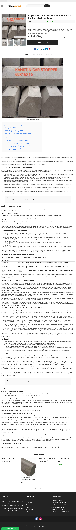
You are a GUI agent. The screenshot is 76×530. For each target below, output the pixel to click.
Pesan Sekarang (26, 477)
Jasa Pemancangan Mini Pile (58, 505)
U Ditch (28, 500)
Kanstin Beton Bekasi (8, 449)
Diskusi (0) (49, 54)
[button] (2, 6)
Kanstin (53, 24)
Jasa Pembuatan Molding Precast (60, 511)
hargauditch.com (5, 500)
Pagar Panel (29, 505)
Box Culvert (29, 502)
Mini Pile (28, 511)
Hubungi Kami (43, 42)
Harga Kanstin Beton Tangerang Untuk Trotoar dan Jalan (65, 460)
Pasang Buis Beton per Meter (59, 509)
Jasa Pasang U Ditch (56, 500)
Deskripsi (27, 54)
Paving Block (29, 509)
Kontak (11, 1)
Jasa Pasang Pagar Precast (58, 502)
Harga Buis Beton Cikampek (26, 199)
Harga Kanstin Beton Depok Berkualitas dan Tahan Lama (28, 480)
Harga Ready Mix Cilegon (25, 381)
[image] (15, 6)
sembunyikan (9, 124)
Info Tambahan (37, 54)
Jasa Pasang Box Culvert (57, 507)
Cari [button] (47, 6)
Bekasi (48, 24)
